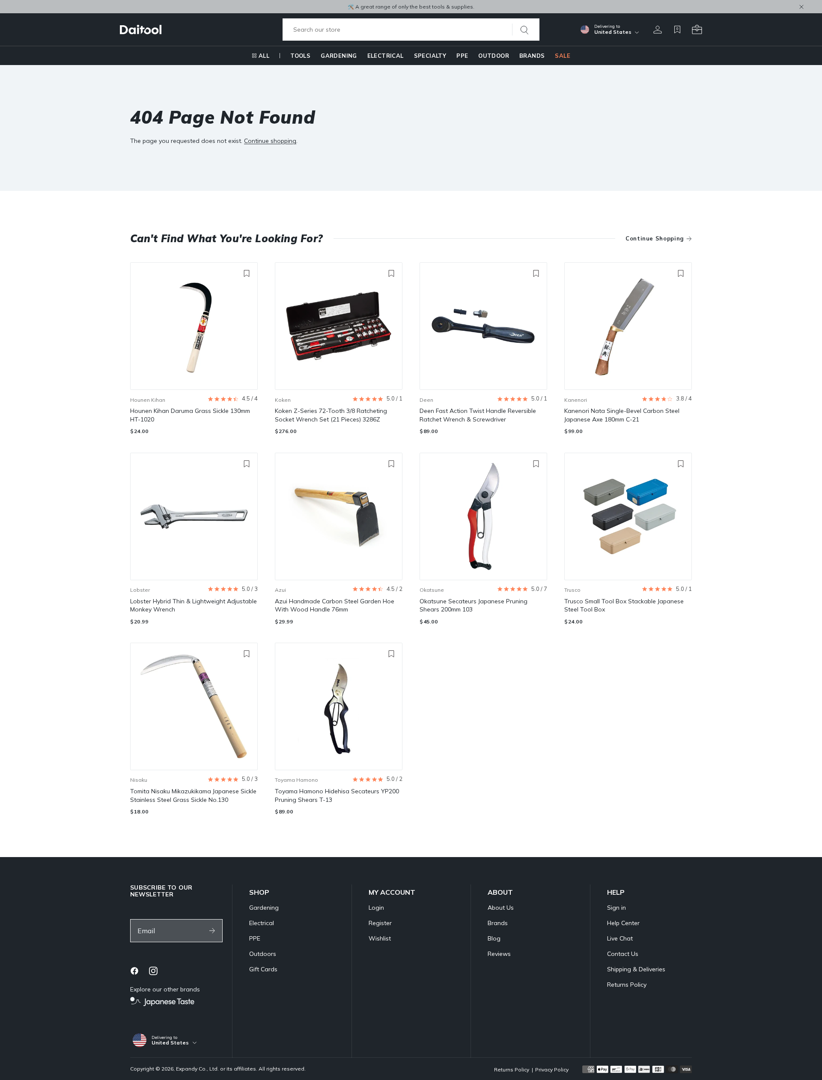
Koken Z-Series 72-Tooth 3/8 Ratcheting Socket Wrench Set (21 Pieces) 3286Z (331, 415)
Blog (494, 938)
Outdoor (493, 55)
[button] (233, 399)
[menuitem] (260, 55)
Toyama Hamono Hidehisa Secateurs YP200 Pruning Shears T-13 (337, 795)
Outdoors (262, 954)
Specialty (430, 55)
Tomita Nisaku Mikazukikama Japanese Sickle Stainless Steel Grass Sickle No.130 (193, 795)
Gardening (339, 55)
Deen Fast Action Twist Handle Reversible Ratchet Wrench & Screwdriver (478, 415)
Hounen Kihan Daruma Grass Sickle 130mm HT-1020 (190, 415)
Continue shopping (270, 141)
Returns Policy (626, 984)
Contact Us (622, 954)
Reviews (499, 954)
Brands (532, 55)
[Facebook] (134, 971)
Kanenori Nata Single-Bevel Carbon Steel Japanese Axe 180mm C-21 (621, 415)
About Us (501, 907)
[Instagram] (153, 971)
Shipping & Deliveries (636, 969)
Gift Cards (263, 969)
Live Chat (620, 938)
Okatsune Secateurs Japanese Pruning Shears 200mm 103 (473, 605)
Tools (300, 55)
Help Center (623, 923)
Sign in (616, 907)
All (264, 55)
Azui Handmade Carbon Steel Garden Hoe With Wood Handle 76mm (334, 605)
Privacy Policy (552, 1069)
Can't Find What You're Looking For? (226, 238)
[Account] (657, 29)
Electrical (385, 55)
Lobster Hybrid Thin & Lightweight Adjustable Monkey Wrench (193, 605)
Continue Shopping (654, 238)
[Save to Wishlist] (246, 273)
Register (380, 923)
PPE (462, 55)
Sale (562, 55)
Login (376, 907)
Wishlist (380, 938)
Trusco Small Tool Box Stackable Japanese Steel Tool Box (624, 605)
